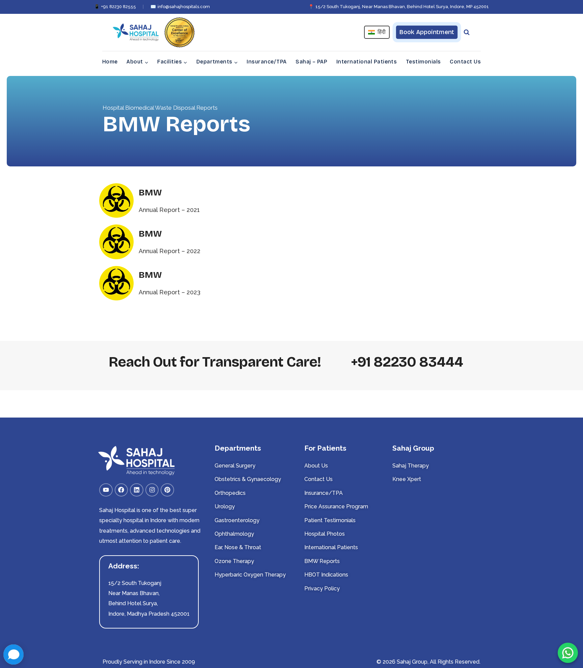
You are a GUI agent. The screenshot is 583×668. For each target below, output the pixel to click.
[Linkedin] (136, 490)
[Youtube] (106, 490)
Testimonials (423, 61)
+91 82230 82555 (115, 6)
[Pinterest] (167, 490)
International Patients (366, 61)
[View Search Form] (467, 32)
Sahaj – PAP (311, 61)
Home (110, 61)
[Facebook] (121, 490)
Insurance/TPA (266, 61)
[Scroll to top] (568, 641)
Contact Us (465, 61)
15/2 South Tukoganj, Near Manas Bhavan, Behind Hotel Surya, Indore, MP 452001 (398, 6)
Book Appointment (426, 32)
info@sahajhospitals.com (180, 6)
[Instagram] (152, 490)
